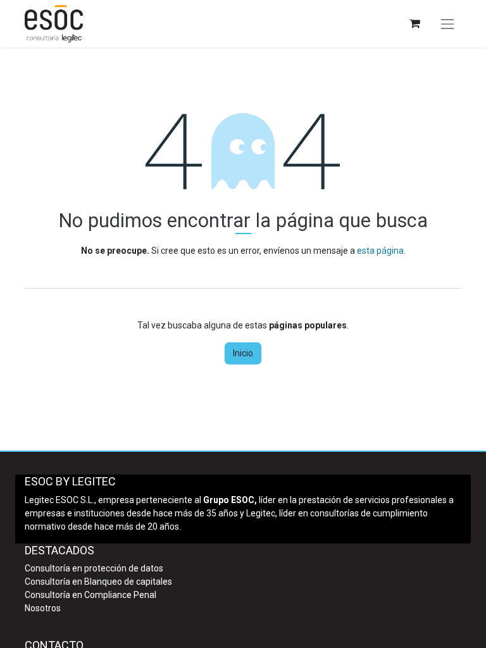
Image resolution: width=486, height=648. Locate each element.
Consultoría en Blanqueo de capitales (98, 581)
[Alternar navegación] (447, 24)
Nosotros (43, 608)
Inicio (243, 353)
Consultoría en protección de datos (94, 568)
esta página (380, 251)
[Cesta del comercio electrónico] (414, 23)
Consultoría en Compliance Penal (90, 595)
